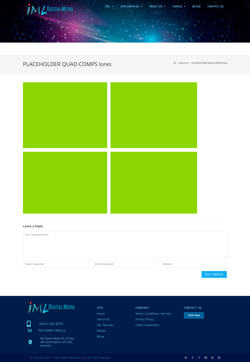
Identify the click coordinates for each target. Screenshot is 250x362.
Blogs (196, 6)
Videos (177, 6)
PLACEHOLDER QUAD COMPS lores (209, 62)
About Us (155, 6)
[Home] (175, 62)
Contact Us (215, 6)
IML (108, 6)
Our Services (129, 6)
